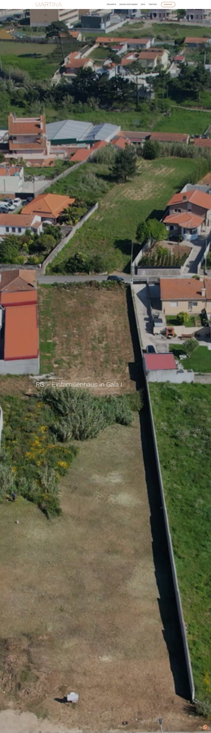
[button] (205, 727)
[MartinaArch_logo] (49, 3)
